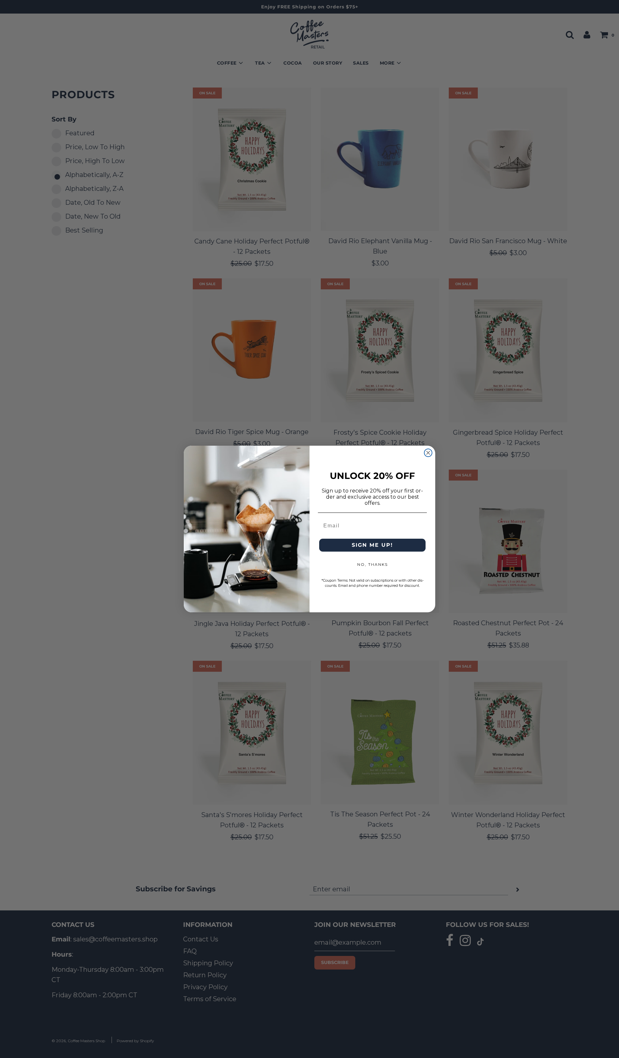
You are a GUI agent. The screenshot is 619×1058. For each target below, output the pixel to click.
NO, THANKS (372, 564)
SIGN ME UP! (372, 545)
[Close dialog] (428, 453)
